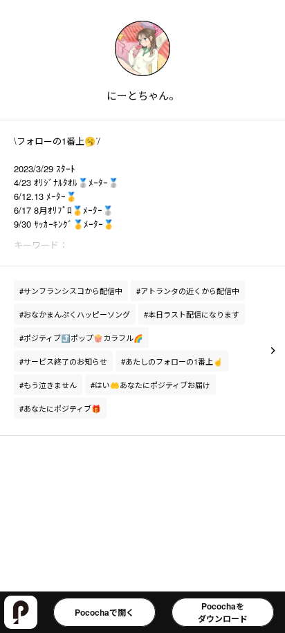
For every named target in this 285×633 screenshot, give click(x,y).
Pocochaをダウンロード (223, 612)
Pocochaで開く (104, 612)
